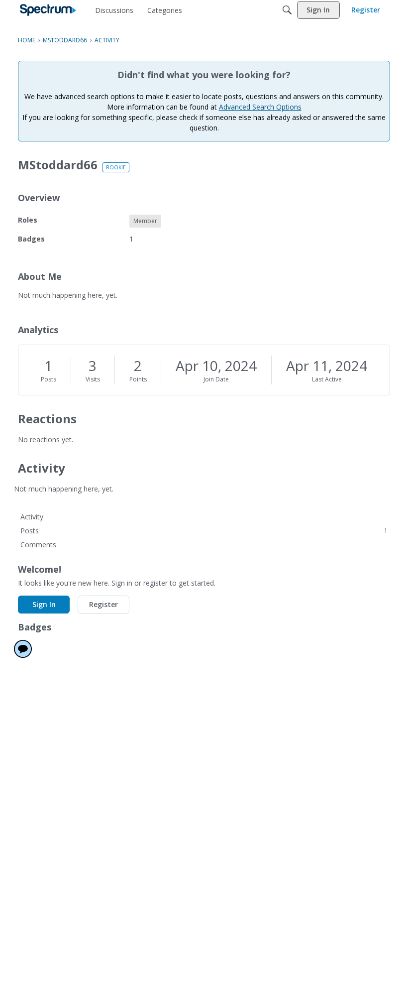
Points (138, 379)
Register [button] (103, 604)
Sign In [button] (44, 604)
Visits (93, 379)
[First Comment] (22, 648)
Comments (38, 544)
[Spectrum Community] (48, 10)
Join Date (216, 379)
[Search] (287, 10)
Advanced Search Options (260, 107)
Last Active (327, 379)
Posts (48, 379)
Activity (31, 516)
